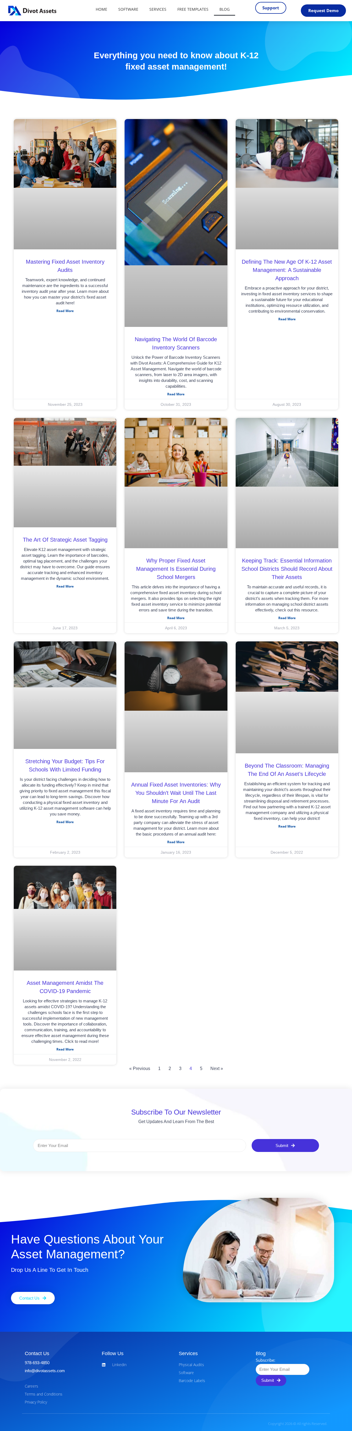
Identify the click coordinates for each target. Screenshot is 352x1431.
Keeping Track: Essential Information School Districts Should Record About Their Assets (286, 569)
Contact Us (37, 1353)
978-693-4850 (37, 1362)
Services (157, 9)
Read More (65, 310)
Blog (224, 9)
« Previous (139, 1068)
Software (128, 9)
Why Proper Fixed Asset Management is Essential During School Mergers (176, 569)
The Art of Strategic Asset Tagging (65, 540)
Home (101, 9)
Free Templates (192, 9)
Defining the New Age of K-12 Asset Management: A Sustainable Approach (287, 270)
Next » (216, 1068)
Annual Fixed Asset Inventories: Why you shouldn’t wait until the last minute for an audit (176, 793)
